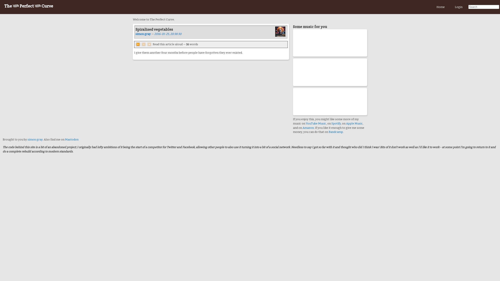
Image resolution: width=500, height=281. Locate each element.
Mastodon (72, 139)
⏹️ (149, 44)
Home (441, 7)
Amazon (308, 128)
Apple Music (354, 123)
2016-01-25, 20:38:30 (167, 34)
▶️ (138, 44)
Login (458, 7)
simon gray (143, 34)
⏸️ (143, 44)
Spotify (336, 123)
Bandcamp (336, 132)
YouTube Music (316, 123)
